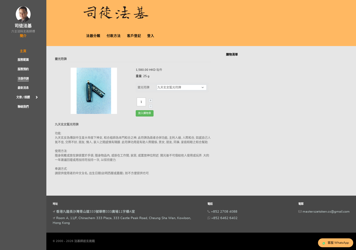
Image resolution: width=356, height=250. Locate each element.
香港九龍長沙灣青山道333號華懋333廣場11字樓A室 (95, 211)
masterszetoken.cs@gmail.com (326, 211)
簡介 (23, 36)
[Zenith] (116, 11)
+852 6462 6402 (224, 218)
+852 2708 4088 (224, 211)
